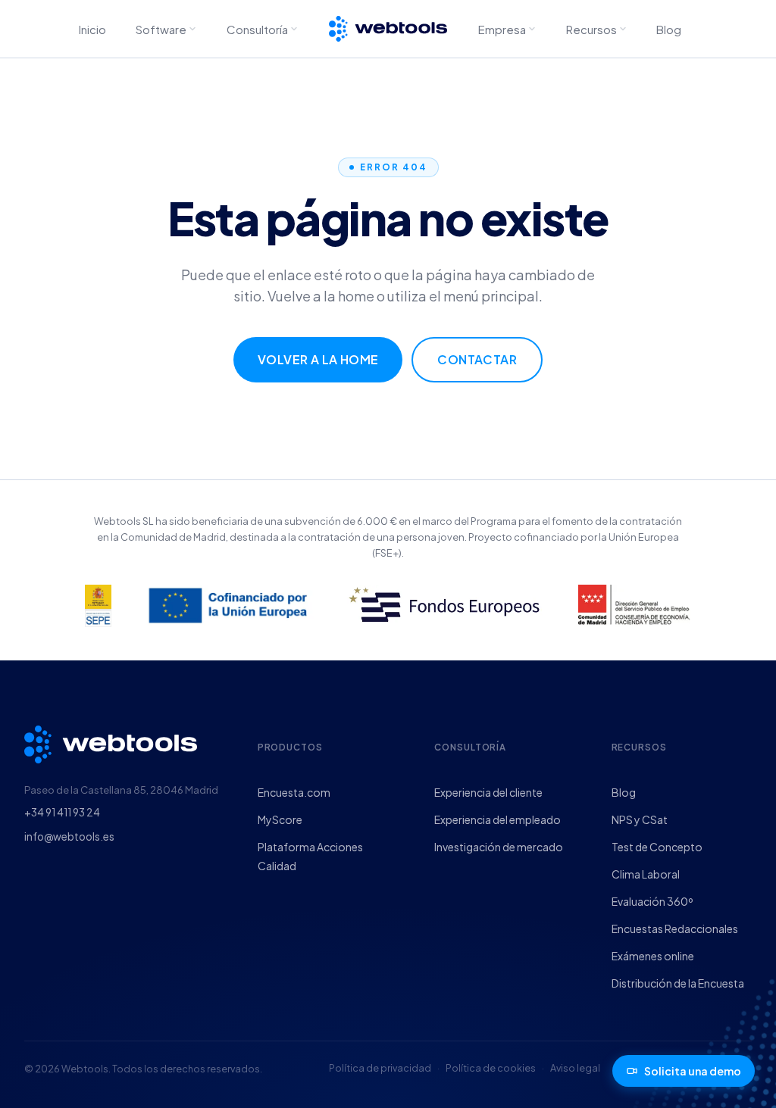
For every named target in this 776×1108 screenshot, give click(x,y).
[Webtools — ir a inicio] (110, 739)
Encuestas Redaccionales (675, 928)
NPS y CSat (640, 819)
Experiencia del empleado (497, 819)
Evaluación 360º (652, 901)
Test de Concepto (657, 847)
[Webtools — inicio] (388, 29)
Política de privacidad (380, 1068)
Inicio (92, 29)
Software (161, 29)
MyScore (280, 819)
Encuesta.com (294, 792)
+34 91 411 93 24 (62, 812)
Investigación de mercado (498, 847)
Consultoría (257, 29)
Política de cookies (491, 1068)
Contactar (477, 359)
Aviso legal (575, 1068)
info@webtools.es (69, 836)
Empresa (502, 29)
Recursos (591, 29)
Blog (668, 29)
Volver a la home (318, 359)
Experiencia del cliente (488, 792)
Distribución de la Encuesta (678, 983)
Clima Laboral (646, 874)
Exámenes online (653, 956)
